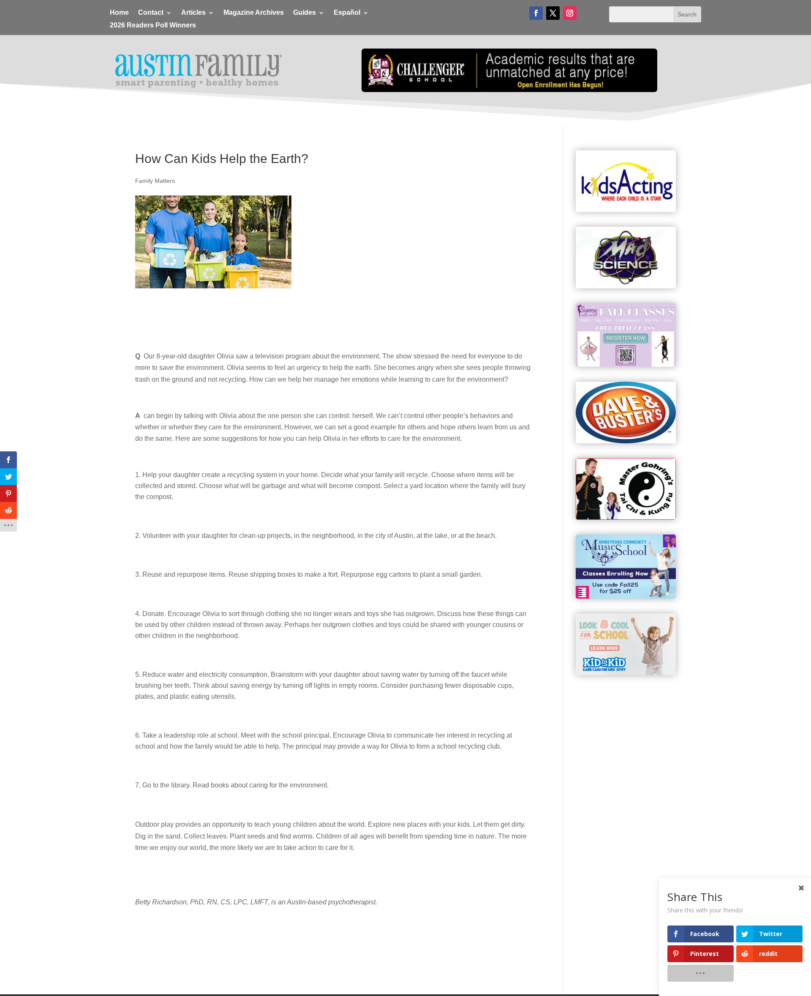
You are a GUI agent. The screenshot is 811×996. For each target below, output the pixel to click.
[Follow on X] (553, 13)
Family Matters (155, 180)
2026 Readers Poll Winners (153, 25)
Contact (150, 13)
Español (347, 13)
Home (119, 13)
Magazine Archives (253, 13)
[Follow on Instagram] (570, 13)
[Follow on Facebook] (536, 13)
